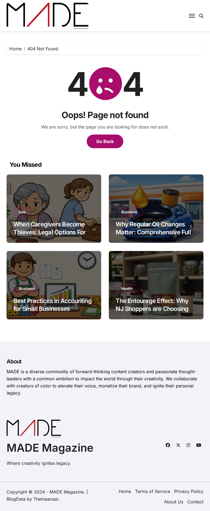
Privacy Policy (188, 491)
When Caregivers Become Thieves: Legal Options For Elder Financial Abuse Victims (53, 232)
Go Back (105, 141)
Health (127, 288)
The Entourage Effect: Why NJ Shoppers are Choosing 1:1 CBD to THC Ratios (156, 308)
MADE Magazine (50, 447)
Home (125, 491)
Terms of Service (152, 491)
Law (22, 212)
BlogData (16, 499)
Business (129, 212)
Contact (195, 501)
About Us (173, 501)
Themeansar (45, 499)
